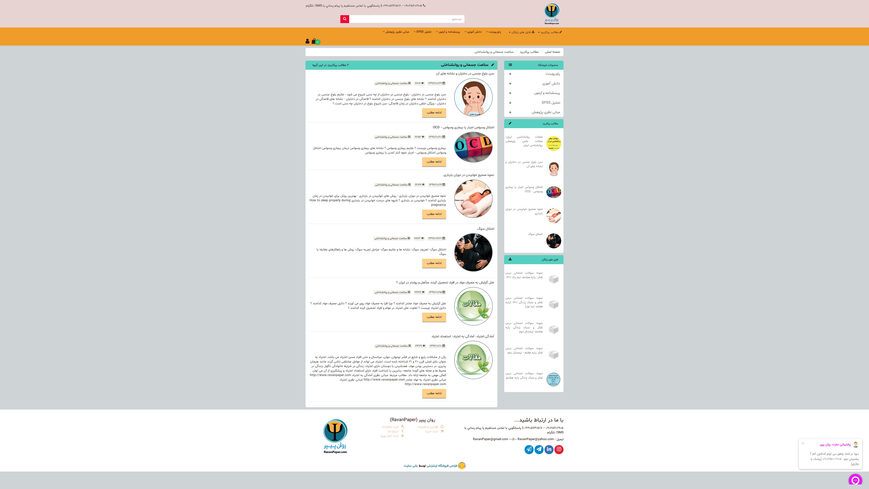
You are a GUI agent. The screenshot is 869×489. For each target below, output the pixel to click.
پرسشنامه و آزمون (547, 93)
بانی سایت (411, 465)
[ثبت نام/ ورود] (307, 42)
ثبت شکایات (390, 427)
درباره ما (393, 431)
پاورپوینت (553, 73)
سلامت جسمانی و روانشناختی (391, 83)
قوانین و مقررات (428, 427)
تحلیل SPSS (551, 102)
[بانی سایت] (462, 465)
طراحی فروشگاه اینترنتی (441, 465)
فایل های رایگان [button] (521, 32)
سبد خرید (432, 431)
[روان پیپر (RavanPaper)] (335, 436)
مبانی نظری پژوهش (546, 112)
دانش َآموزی (551, 83)
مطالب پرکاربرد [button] (549, 32)
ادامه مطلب (434, 112)
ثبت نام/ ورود (389, 436)
